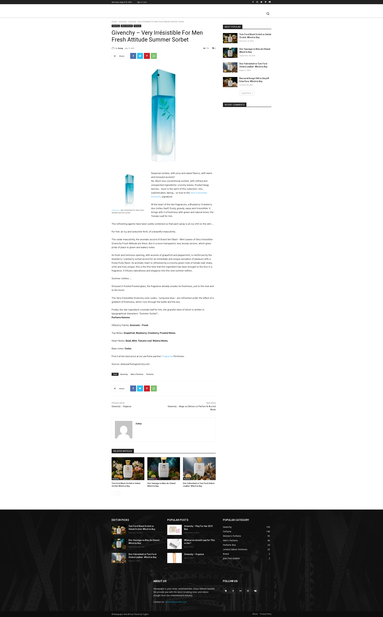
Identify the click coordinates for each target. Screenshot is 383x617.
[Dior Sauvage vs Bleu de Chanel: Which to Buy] (163, 468)
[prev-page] (113, 493)
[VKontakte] (255, 591)
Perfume (137, 26)
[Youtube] (269, 2)
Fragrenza (167, 356)
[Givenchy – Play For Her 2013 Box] (174, 530)
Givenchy (122, 21)
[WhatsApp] (154, 56)
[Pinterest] (147, 56)
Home (114, 21)
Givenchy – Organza (121, 406)
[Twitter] (261, 2)
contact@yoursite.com (176, 601)
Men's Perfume (127, 26)
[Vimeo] (265, 2)
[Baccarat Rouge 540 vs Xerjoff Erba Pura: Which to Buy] (230, 82)
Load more (246, 93)
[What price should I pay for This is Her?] (174, 544)
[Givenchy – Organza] (174, 558)
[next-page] (118, 493)
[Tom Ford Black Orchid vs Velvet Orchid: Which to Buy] (128, 468)
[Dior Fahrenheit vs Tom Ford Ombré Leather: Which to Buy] (199, 468)
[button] (267, 13)
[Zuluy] (113, 48)
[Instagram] (257, 2)
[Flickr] (240, 591)
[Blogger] (226, 591)
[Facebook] (253, 2)
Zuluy (120, 48)
